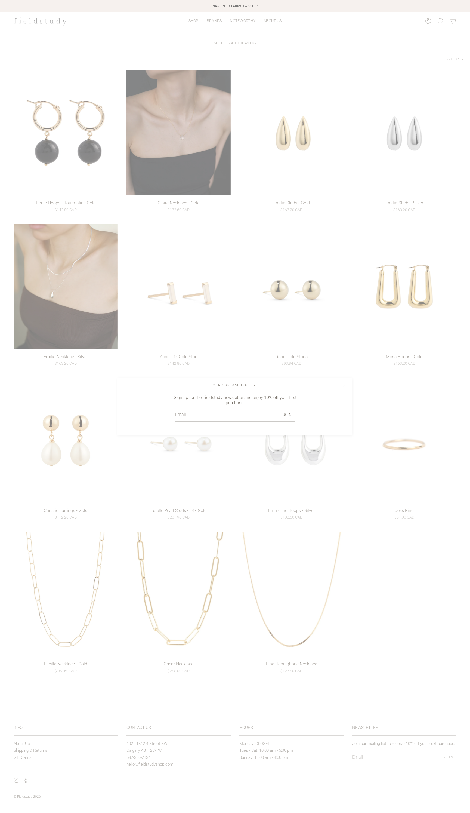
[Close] (344, 386)
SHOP (253, 6)
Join (287, 414)
